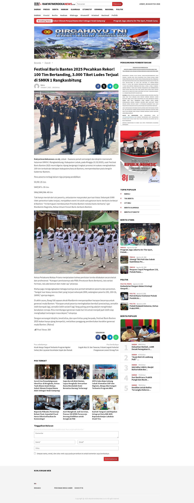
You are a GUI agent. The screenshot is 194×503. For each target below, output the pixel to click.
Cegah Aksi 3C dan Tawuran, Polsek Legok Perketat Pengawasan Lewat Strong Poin (98, 347)
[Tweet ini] (104, 86)
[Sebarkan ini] (98, 86)
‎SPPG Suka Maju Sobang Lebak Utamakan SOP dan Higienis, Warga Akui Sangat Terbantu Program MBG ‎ (104, 384)
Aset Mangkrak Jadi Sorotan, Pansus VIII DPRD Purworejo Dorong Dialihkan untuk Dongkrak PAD (75, 415)
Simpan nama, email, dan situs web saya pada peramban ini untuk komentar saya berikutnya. (73, 453)
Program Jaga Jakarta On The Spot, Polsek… (136, 251)
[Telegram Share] (110, 86)
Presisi (123, 247)
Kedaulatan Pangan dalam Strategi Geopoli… (136, 287)
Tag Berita (128, 198)
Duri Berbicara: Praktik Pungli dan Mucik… (142, 378)
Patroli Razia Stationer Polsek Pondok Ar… (143, 297)
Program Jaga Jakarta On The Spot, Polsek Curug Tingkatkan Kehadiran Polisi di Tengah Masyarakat (126, 21)
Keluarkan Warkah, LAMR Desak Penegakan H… (143, 348)
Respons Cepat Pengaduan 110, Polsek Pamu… (144, 271)
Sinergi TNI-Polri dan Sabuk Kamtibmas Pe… (142, 260)
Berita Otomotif (131, 212)
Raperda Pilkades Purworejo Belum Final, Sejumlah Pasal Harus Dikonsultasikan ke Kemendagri (46, 415)
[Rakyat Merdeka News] (55, 4)
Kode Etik (79, 488)
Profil (129, 284)
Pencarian (117, 4)
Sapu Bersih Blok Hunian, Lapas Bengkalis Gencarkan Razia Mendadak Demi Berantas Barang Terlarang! (75, 384)
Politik (123, 284)
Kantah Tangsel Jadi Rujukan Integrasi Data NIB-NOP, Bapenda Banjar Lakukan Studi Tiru (104, 415)
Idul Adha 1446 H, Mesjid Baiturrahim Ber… (142, 368)
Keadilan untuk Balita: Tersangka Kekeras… (142, 388)
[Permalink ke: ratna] (36, 86)
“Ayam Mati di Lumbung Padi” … (142, 358)
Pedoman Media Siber (63, 488)
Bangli (127, 194)
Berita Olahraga (131, 208)
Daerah (134, 345)
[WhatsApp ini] (116, 86)
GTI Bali (127, 203)
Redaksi (37, 488)
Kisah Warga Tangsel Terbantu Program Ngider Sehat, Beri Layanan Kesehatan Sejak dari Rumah (53, 347)
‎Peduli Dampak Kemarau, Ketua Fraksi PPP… (144, 307)
